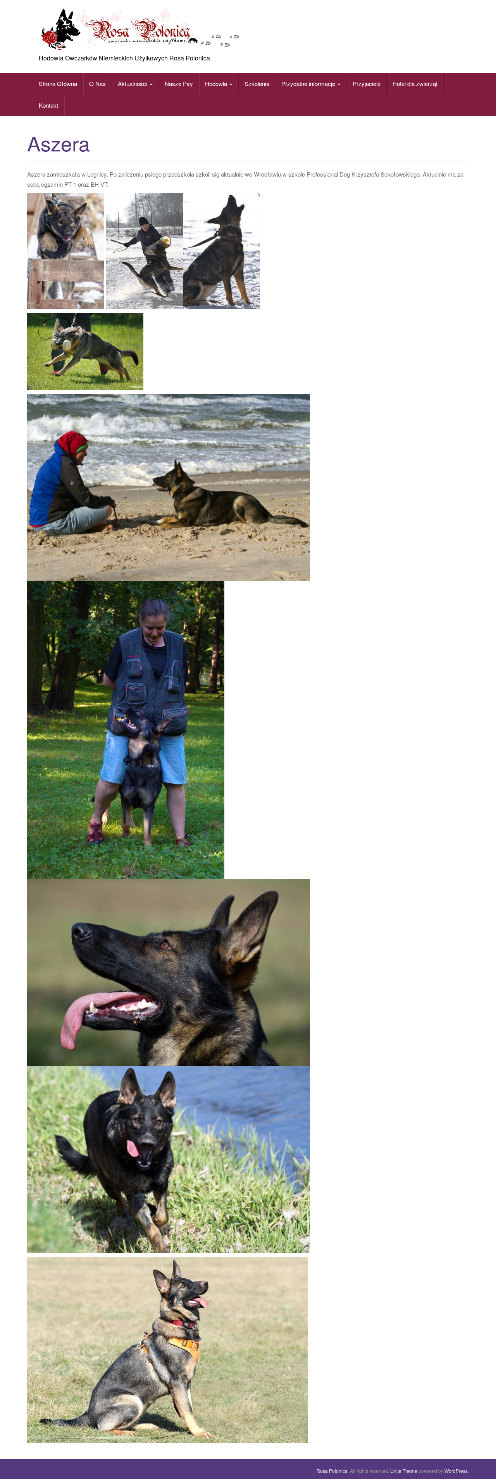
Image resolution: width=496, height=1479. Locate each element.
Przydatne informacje (309, 83)
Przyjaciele (367, 83)
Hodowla (216, 83)
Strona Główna (58, 83)
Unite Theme (403, 1470)
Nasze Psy (179, 83)
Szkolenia (257, 83)
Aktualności (133, 83)
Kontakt (48, 105)
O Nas (97, 83)
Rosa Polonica (332, 1470)
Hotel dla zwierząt (415, 83)
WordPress (456, 1470)
